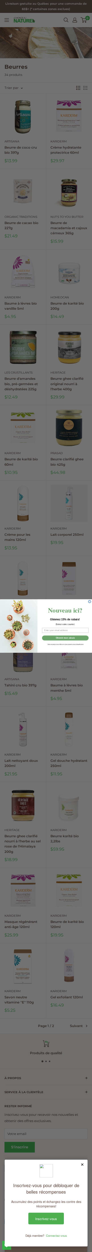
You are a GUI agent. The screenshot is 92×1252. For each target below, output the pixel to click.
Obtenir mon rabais (65, 638)
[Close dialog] (89, 601)
